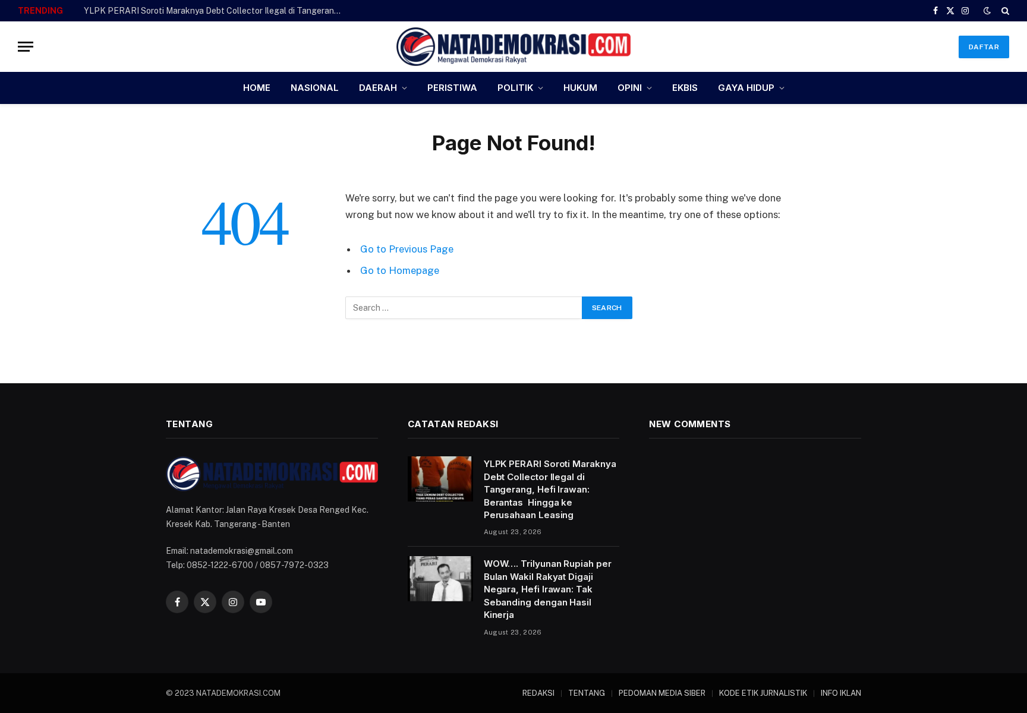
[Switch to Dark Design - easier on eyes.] (987, 11)
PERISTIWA (452, 87)
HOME (256, 87)
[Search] (1004, 10)
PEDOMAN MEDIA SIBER (662, 693)
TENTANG (586, 693)
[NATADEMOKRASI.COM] (513, 46)
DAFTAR (984, 47)
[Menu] (25, 46)
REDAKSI (538, 693)
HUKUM (580, 87)
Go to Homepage (399, 270)
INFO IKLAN (841, 693)
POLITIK (515, 87)
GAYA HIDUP (746, 87)
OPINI (630, 87)
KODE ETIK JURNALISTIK (763, 693)
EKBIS (685, 87)
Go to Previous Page (406, 249)
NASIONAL (315, 87)
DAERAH (378, 87)
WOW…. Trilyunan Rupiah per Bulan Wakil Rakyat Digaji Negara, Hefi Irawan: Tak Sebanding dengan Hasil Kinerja (548, 589)
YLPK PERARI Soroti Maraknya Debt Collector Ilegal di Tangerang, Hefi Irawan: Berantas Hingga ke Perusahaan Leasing (217, 10)
